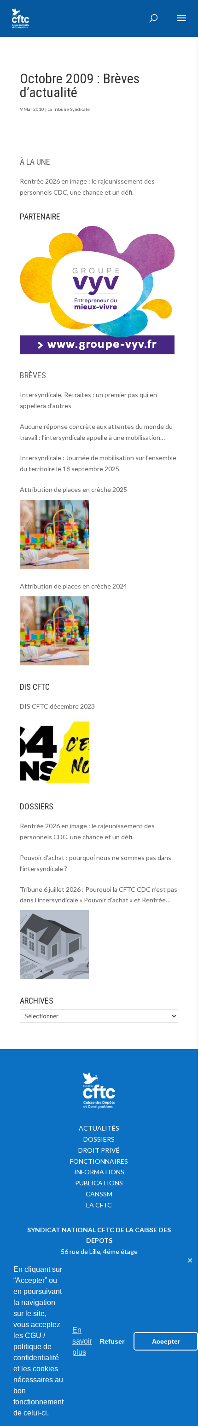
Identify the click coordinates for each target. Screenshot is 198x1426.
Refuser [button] (112, 1341)
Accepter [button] (166, 1341)
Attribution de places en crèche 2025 (73, 489)
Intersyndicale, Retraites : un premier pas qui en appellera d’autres (88, 400)
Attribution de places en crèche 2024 (73, 586)
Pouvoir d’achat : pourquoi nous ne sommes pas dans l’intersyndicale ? (95, 863)
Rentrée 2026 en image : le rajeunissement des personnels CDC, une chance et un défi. (87, 186)
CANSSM (99, 1194)
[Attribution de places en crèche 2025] (54, 534)
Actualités (99, 1128)
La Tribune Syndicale (68, 109)
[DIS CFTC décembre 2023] (54, 750)
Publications (99, 1183)
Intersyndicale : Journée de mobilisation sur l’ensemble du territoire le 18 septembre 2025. (98, 463)
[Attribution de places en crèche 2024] (54, 630)
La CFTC (99, 1205)
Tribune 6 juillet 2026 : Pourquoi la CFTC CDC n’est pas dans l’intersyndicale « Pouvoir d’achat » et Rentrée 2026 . (98, 895)
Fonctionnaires (99, 1161)
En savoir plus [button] (82, 1341)
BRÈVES (33, 375)
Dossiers (99, 1139)
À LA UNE (35, 162)
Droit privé (99, 1150)
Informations (99, 1172)
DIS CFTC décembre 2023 (57, 706)
